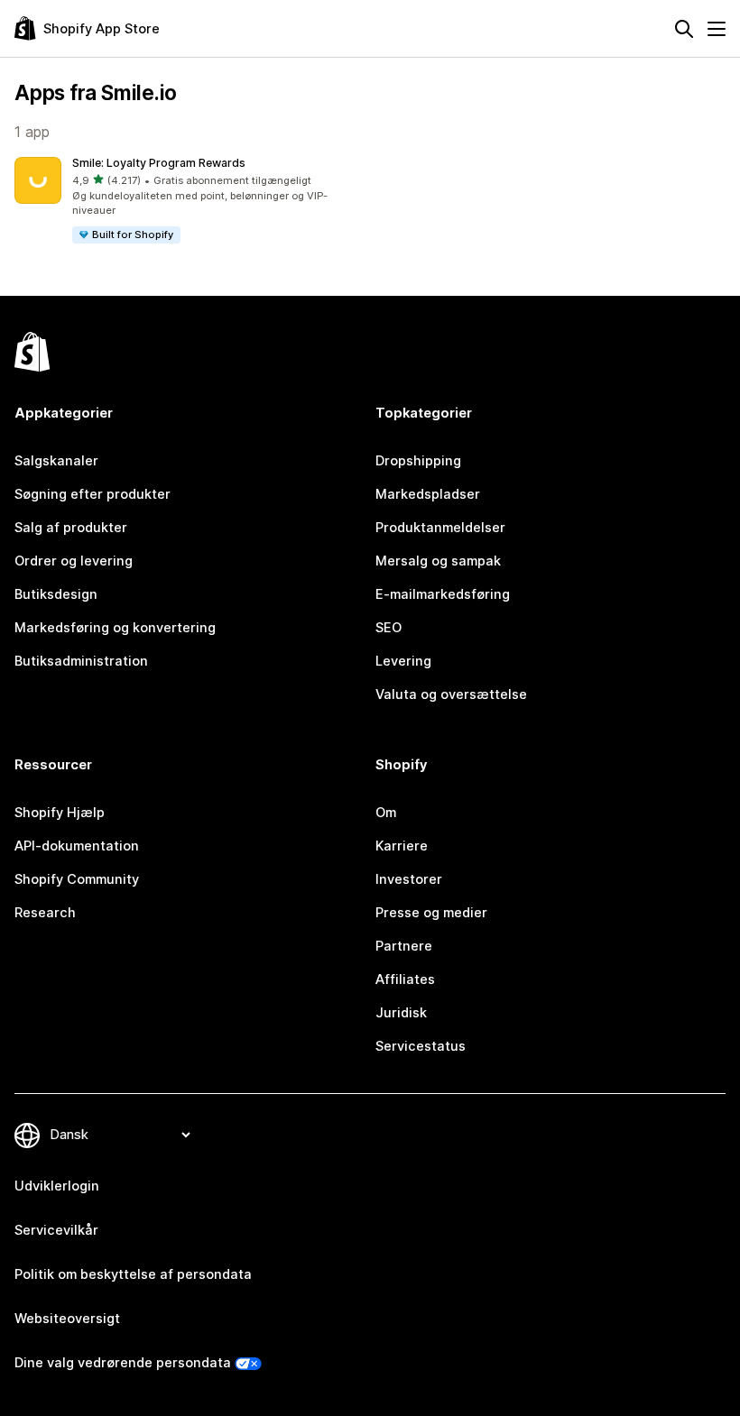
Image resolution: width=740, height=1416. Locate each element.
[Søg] (684, 29)
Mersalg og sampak (438, 561)
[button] (188, 201)
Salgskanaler (56, 461)
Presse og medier (431, 913)
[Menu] (717, 29)
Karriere (401, 846)
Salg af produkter (70, 528)
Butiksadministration (81, 661)
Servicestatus (420, 1046)
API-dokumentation (76, 846)
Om (385, 813)
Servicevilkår (56, 1230)
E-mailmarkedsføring (442, 594)
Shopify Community (76, 879)
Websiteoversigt (67, 1318)
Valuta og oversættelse (451, 694)
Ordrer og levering (73, 561)
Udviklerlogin (56, 1186)
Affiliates (405, 979)
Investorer (408, 879)
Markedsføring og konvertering (115, 628)
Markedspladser (427, 494)
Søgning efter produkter (92, 494)
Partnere (403, 946)
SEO (388, 628)
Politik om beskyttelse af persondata (133, 1274)
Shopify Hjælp (59, 813)
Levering (403, 661)
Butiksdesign (55, 594)
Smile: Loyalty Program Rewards (158, 163)
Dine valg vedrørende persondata (122, 1363)
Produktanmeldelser (440, 528)
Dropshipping (418, 461)
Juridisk (401, 1013)
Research (45, 913)
